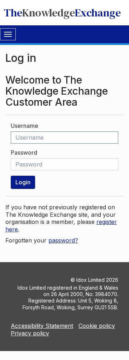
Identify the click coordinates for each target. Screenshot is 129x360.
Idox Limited (90, 280)
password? (63, 240)
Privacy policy (30, 333)
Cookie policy (96, 325)
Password (24, 152)
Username (24, 125)
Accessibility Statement (42, 325)
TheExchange (62, 12)
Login (22, 182)
